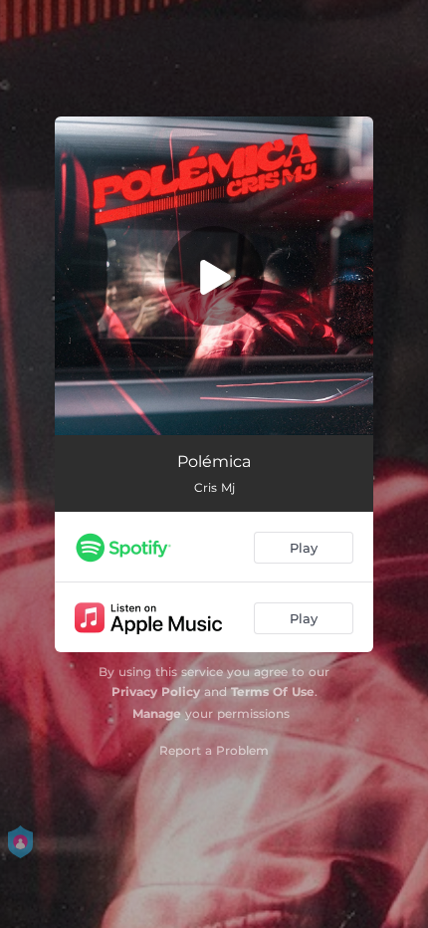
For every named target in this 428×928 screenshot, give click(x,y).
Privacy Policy (155, 691)
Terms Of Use (273, 691)
